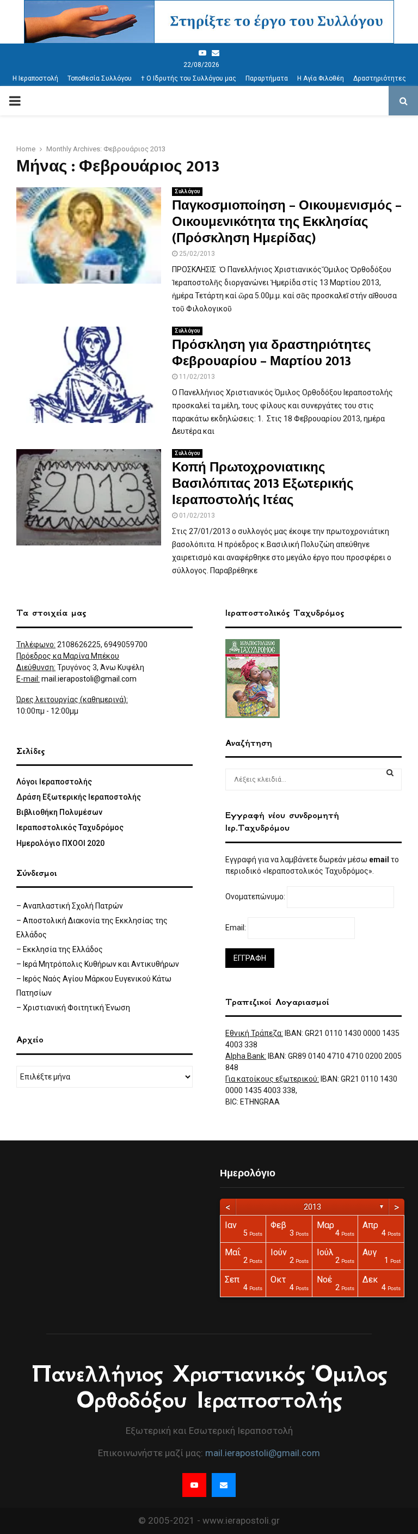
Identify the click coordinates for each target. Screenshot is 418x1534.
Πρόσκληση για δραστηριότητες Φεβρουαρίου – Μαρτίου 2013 (271, 353)
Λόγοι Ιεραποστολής (54, 781)
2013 (312, 1206)
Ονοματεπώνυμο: (256, 896)
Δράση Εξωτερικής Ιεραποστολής (78, 797)
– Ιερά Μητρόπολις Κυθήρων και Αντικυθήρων (97, 964)
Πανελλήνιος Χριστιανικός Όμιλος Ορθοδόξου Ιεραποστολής (209, 1387)
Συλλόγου (187, 191)
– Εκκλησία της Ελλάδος (59, 949)
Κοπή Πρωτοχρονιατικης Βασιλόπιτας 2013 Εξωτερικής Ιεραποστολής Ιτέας (262, 484)
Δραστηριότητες (379, 78)
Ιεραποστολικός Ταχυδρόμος (70, 827)
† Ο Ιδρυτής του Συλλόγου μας (188, 78)
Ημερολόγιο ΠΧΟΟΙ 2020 (60, 843)
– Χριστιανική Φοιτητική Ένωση (73, 1007)
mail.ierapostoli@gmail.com (89, 678)
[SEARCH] (390, 772)
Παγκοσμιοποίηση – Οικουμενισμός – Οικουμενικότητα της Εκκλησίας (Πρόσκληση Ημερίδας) (287, 222)
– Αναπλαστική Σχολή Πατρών (69, 905)
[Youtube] (202, 53)
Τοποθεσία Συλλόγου (99, 78)
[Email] (215, 53)
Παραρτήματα (266, 78)
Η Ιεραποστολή (35, 78)
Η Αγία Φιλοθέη (320, 78)
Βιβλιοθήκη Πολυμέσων (59, 812)
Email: (236, 927)
